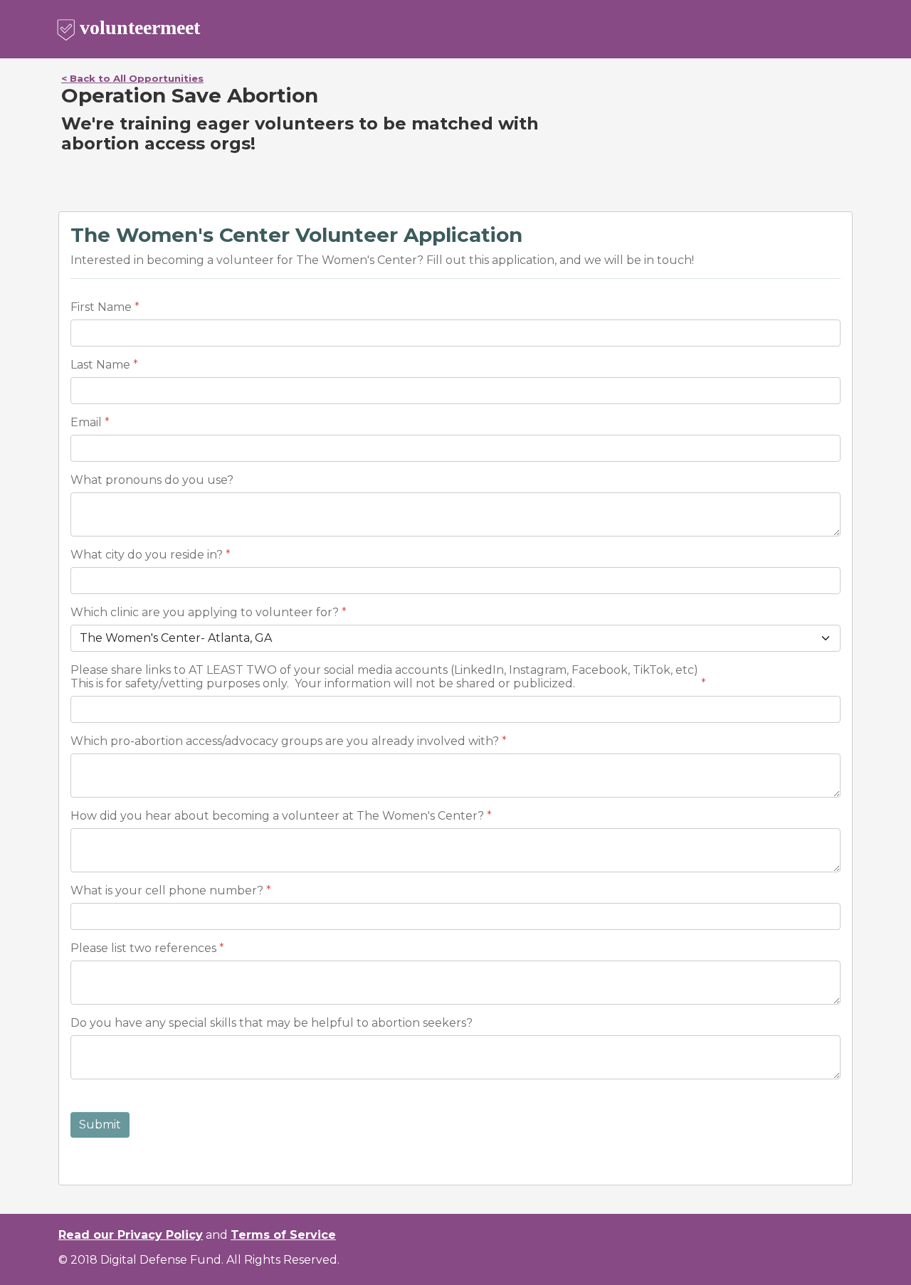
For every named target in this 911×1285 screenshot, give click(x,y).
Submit (100, 1124)
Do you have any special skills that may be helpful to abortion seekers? (272, 1023)
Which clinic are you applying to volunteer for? (204, 612)
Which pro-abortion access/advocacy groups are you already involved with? (284, 741)
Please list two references (143, 948)
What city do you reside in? (146, 554)
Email (86, 422)
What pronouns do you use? (151, 480)
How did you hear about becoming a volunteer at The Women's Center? (277, 816)
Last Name (100, 364)
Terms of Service (283, 1235)
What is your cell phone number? (166, 890)
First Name (101, 307)
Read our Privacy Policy (130, 1235)
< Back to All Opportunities (132, 78)
